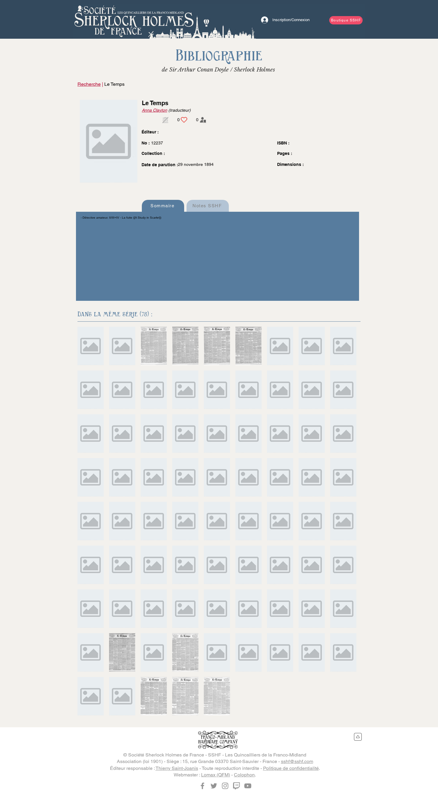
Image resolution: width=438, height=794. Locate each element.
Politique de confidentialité (291, 768)
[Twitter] (213, 785)
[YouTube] (247, 785)
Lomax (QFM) (215, 775)
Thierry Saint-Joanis (177, 768)
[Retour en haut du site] (358, 737)
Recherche (89, 84)
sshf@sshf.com (297, 761)
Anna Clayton (154, 110)
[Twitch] (236, 785)
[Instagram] (225, 785)
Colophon (244, 775)
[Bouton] (134, 19)
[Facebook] (202, 785)
